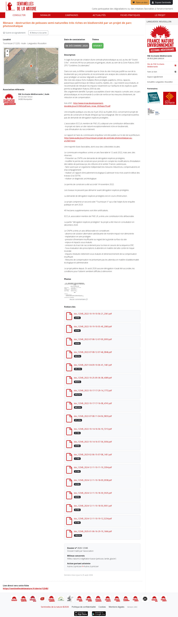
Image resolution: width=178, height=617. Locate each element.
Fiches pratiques (130, 15)
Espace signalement (155, 77)
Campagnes (71, 15)
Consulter (19, 15)
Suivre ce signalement (15, 32)
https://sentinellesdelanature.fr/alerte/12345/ (25, 588)
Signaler (45, 15)
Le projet (160, 15)
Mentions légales (116, 607)
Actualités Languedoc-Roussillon (160, 82)
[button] (7, 51)
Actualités (99, 15)
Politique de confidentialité (84, 607)
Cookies (102, 607)
